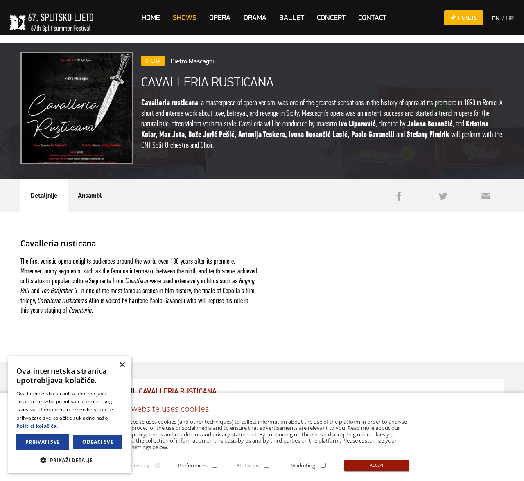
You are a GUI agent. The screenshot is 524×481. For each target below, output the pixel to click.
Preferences (192, 465)
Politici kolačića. (37, 425)
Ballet (291, 17)
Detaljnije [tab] (44, 196)
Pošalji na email (483, 196)
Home (151, 17)
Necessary (136, 465)
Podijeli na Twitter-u (440, 196)
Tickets (466, 17)
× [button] (122, 365)
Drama (255, 17)
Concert (331, 17)
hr (510, 18)
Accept (377, 465)
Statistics (247, 465)
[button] (69, 460)
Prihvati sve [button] (42, 441)
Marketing (302, 465)
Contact (372, 17)
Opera (219, 17)
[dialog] (69, 414)
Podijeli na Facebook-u (397, 196)
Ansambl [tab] (90, 196)
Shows (184, 17)
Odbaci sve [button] (97, 441)
